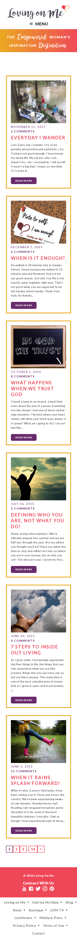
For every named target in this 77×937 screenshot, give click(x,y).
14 (34, 849)
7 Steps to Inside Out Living (34, 649)
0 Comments (23, 640)
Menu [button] (41, 23)
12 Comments (24, 771)
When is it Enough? (38, 258)
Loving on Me (38, 12)
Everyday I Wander (38, 137)
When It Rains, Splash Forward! (35, 780)
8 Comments (23, 376)
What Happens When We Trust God (32, 388)
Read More (23, 180)
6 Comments (23, 251)
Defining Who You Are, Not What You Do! (37, 520)
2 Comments (23, 131)
